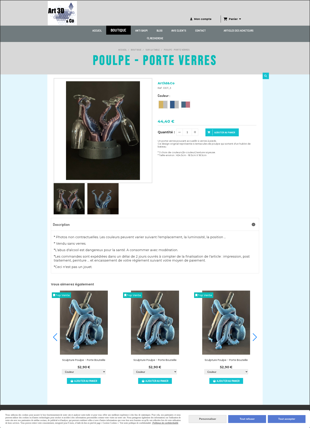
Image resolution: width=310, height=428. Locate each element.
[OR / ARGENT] (163, 104)
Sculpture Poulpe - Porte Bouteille (83, 360)
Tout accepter (286, 418)
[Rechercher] (266, 76)
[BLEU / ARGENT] (174, 104)
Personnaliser (207, 418)
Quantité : (166, 132)
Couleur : (164, 96)
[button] (55, 337)
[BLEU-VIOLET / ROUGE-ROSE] (185, 104)
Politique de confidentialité (165, 423)
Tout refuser (247, 418)
